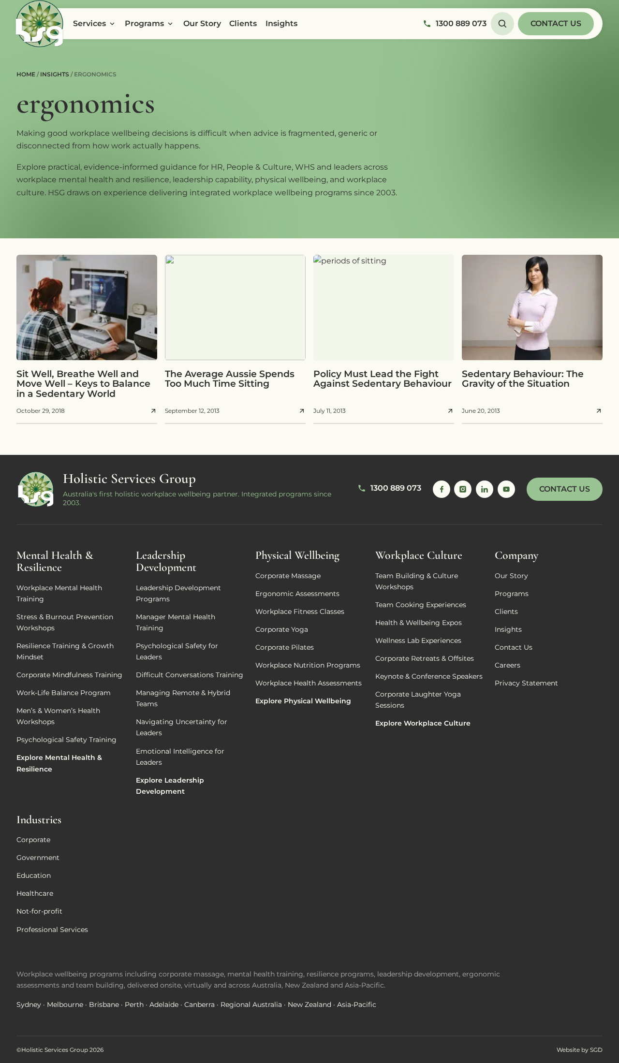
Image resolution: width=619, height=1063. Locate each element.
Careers (507, 665)
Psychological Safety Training (66, 739)
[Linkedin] (484, 489)
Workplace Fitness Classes (299, 611)
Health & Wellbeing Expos (418, 622)
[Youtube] (506, 489)
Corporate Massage (288, 575)
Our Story (202, 23)
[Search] (502, 23)
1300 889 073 (461, 23)
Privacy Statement (526, 683)
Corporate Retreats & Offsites (424, 658)
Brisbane (104, 1004)
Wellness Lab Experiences (418, 640)
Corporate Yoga (281, 629)
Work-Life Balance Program (63, 692)
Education (33, 875)
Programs (144, 23)
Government (37, 857)
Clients (243, 23)
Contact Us (556, 23)
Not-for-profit (39, 911)
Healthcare (34, 893)
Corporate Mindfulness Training (69, 674)
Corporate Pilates (284, 647)
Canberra (199, 1004)
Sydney (28, 1004)
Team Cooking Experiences (420, 604)
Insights (281, 23)
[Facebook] (441, 489)
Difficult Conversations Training (189, 674)
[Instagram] (463, 489)
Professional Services (52, 929)
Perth (134, 1004)
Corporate (33, 839)
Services (89, 23)
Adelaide (163, 1004)
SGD (596, 1049)
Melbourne (65, 1004)
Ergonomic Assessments (297, 593)
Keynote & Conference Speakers (429, 676)
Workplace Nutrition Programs (307, 665)
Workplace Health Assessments (308, 683)
